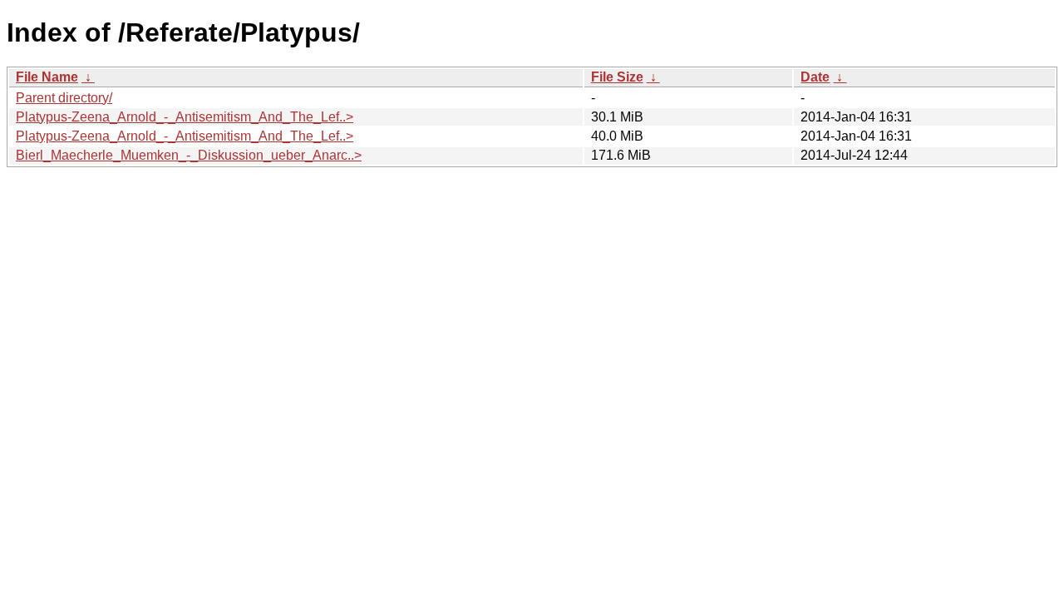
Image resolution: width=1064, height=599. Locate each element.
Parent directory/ (64, 98)
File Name (47, 77)
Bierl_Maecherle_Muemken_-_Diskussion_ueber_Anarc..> (189, 155)
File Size (617, 77)
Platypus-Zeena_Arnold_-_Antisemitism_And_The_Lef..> (184, 117)
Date (815, 77)
